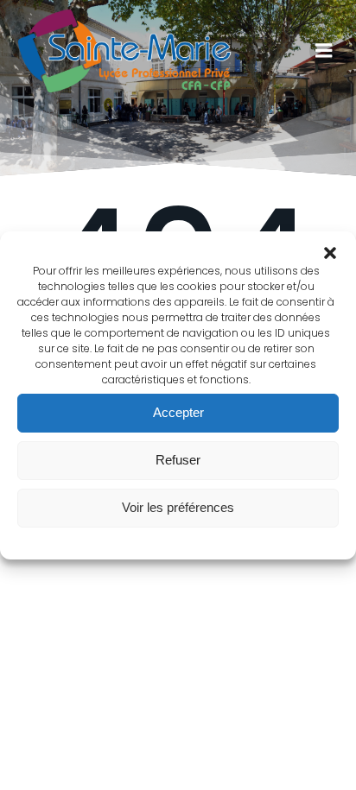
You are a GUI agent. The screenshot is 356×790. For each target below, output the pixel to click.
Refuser (178, 459)
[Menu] (324, 51)
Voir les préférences (178, 507)
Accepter (178, 412)
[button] (330, 253)
